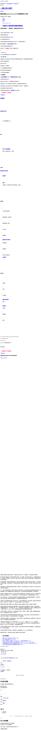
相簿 (3, 18)
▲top (1, 662)
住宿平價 (12, 90)
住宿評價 (4, 257)
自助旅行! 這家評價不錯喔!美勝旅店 (13, 25)
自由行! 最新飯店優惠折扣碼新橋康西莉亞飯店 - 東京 (13, 644)
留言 (13, 657)
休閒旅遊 (9, 16)
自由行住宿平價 (10, 43)
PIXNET (12, 716)
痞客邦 (10, 657)
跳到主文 (2, 11)
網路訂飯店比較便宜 (6, 239)
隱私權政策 (26, 716)
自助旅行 (4, 175)
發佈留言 (2, 671)
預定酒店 (4, 305)
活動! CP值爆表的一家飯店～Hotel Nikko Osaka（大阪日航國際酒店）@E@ (17, 640)
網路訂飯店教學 (6, 299)
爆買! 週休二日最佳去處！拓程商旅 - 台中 (10, 638)
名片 (3, 21)
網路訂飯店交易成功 (4, 170)
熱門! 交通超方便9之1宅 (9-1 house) (9, 639)
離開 (6, 728)
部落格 (4, 19)
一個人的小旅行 (6, 8)
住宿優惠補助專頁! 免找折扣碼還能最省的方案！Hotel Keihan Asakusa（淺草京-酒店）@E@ (20, 643)
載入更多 (2, 664)
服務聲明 (30, 716)
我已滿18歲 (2, 728)
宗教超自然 (9, 660)
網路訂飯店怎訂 (4, 111)
